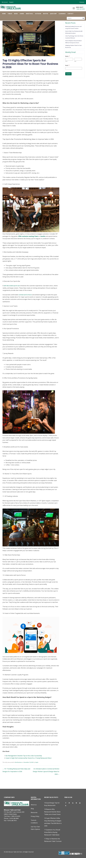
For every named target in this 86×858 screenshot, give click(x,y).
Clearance (62, 13)
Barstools (29, 13)
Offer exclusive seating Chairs (28, 236)
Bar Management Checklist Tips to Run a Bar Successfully (24, 756)
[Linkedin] (72, 803)
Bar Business (18, 762)
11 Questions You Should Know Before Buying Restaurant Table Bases (52, 832)
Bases (16, 13)
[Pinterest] (76, 803)
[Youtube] (80, 803)
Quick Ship (53, 13)
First (66, 61)
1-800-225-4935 (80, 9)
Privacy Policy (35, 816)
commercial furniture (25, 295)
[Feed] (65, 805)
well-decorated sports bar (12, 286)
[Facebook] (65, 803)
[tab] (16, 798)
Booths (45, 13)
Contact (70, 13)
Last (75, 61)
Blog (32, 809)
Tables (10, 13)
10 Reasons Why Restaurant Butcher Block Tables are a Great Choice (52, 811)
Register (11, 2)
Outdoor (38, 13)
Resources (34, 812)
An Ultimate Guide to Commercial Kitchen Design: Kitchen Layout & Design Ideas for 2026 (46, 771)
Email (67, 65)
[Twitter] (69, 803)
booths (43, 236)
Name (67, 56)
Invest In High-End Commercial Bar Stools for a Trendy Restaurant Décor (29, 758)
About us (34, 805)
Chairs (22, 13)
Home (4, 13)
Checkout (81, 2)
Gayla (36, 762)
